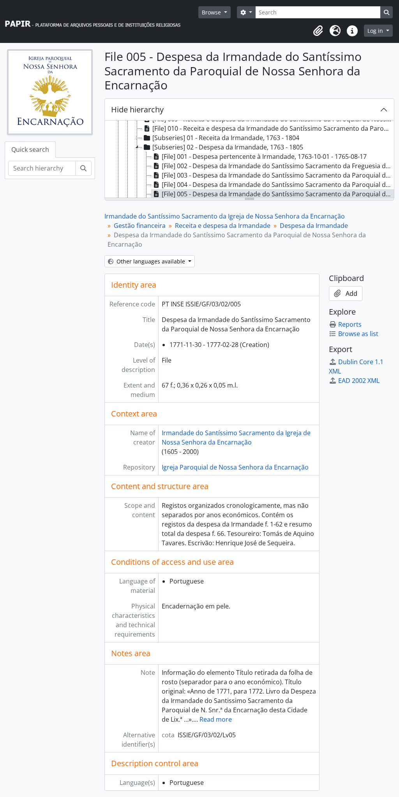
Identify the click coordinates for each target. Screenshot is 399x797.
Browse (212, 12)
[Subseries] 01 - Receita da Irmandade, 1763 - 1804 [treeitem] (225, 137)
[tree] (249, 160)
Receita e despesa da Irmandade (222, 225)
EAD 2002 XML (359, 380)
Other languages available (151, 261)
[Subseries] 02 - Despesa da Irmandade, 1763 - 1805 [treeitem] (227, 147)
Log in (376, 30)
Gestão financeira (140, 225)
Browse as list (358, 333)
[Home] (96, 22)
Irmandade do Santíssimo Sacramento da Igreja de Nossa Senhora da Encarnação (224, 216)
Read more (216, 719)
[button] (318, 30)
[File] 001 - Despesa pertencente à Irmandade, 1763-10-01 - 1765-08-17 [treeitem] (264, 156)
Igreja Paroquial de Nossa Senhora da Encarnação (235, 467)
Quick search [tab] (30, 149)
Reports (350, 324)
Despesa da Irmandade (314, 225)
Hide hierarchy (137, 109)
